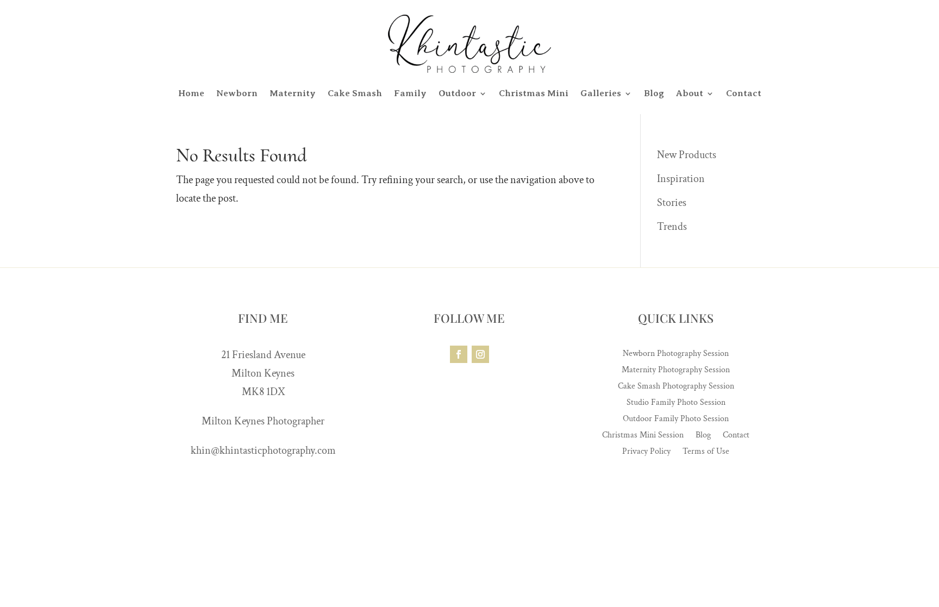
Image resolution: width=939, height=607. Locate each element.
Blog (654, 93)
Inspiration (681, 179)
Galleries (600, 93)
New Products (686, 155)
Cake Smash (355, 93)
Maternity (293, 93)
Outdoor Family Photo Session (676, 419)
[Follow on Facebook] (458, 354)
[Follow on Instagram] (480, 354)
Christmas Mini (533, 93)
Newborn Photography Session (676, 354)
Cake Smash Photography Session (676, 387)
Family (410, 93)
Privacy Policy (646, 452)
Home (191, 93)
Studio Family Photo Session (676, 403)
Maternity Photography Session (676, 371)
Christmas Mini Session (643, 436)
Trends (672, 227)
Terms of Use (706, 452)
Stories (671, 203)
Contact (743, 93)
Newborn (237, 93)
